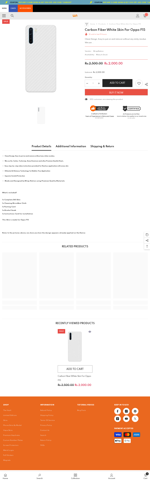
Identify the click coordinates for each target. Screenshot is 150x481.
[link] (19, 303)
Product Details (41, 146)
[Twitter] (135, 418)
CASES (13, 8)
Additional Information (71, 146)
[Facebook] (117, 411)
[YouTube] (126, 418)
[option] (41, 58)
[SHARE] (145, 84)
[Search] (12, 15)
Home (92, 24)
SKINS (4, 8)
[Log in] (137, 15)
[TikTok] (117, 418)
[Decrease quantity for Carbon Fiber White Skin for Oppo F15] (87, 83)
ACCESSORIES (25, 8)
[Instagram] (126, 411)
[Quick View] (89, 331)
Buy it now (116, 93)
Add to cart (118, 83)
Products (102, 24)
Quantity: (89, 77)
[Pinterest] (135, 411)
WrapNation (98, 51)
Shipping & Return (102, 146)
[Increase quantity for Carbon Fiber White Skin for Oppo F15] (99, 83)
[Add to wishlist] (139, 83)
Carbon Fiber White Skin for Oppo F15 (74, 378)
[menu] (4, 15)
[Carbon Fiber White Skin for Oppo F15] (75, 346)
